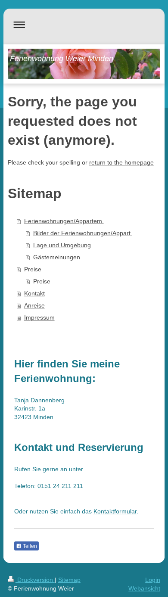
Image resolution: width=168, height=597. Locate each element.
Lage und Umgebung (62, 245)
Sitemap (69, 579)
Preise (32, 269)
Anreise (34, 305)
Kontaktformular (115, 511)
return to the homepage (121, 162)
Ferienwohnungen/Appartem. (64, 221)
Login (152, 579)
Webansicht (144, 588)
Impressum (39, 317)
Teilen (29, 546)
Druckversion (35, 579)
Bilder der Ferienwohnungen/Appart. (82, 233)
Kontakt (34, 293)
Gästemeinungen (56, 257)
